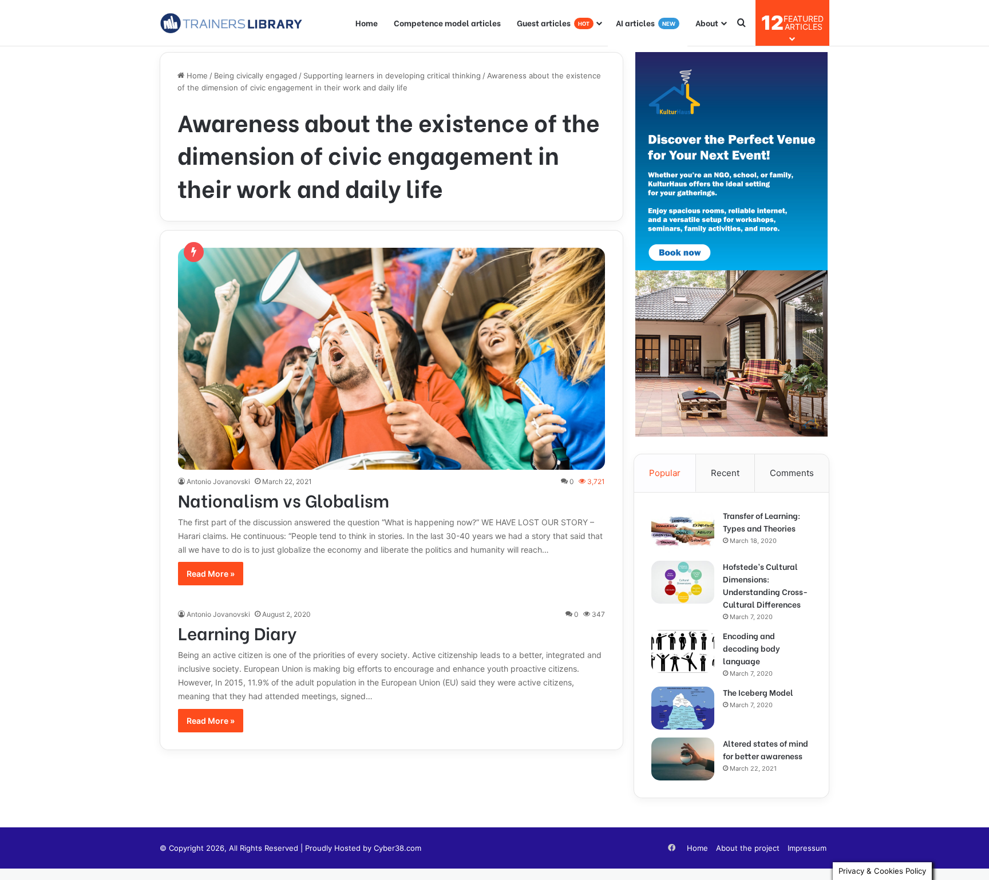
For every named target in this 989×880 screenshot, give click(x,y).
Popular (665, 472)
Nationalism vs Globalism (283, 499)
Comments (792, 472)
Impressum (807, 848)
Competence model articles (447, 23)
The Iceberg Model (758, 692)
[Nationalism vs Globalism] (392, 359)
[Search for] (741, 23)
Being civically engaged (255, 75)
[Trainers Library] (231, 23)
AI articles (645, 23)
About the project (748, 848)
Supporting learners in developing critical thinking (392, 75)
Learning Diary (237, 632)
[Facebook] (671, 848)
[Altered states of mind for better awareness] (682, 759)
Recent (725, 472)
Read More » (211, 573)
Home (366, 23)
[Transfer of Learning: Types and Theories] (682, 531)
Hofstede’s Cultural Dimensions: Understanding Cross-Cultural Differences (765, 585)
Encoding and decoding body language (751, 648)
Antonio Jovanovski (218, 481)
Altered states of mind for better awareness (765, 749)
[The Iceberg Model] (682, 708)
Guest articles (553, 23)
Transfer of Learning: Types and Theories (761, 521)
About (706, 23)
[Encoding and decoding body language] (682, 651)
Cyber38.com (397, 848)
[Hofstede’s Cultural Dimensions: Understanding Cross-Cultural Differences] (682, 582)
